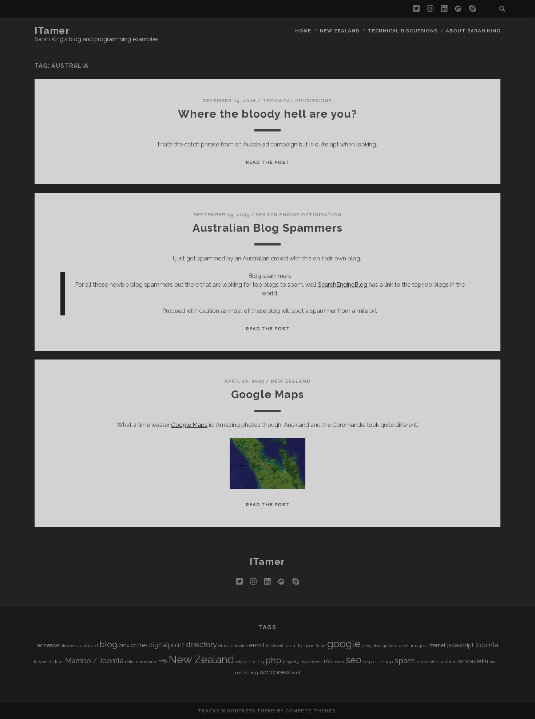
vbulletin (476, 661)
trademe (447, 661)
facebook (274, 646)
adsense (48, 645)
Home (303, 31)
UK (461, 662)
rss (328, 661)
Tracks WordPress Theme (237, 711)
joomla (486, 645)
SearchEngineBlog (342, 284)
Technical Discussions (402, 31)
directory (201, 644)
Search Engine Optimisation (298, 214)
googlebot (371, 646)
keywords (44, 661)
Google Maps (267, 394)
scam (339, 662)
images (418, 645)
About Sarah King (473, 31)
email (257, 645)
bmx (124, 645)
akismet (68, 646)
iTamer (52, 30)
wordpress (274, 672)
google (344, 644)
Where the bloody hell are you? (267, 113)
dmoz (224, 645)
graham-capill (396, 646)
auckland (87, 645)
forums (306, 645)
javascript (460, 645)
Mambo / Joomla (94, 660)
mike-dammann (140, 662)
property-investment (302, 662)
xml (296, 672)
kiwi (59, 661)
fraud (321, 646)
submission (427, 662)
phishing (254, 661)
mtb (162, 661)
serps (368, 661)
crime (139, 645)
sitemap (384, 661)
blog (108, 644)
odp (239, 662)
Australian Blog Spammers (268, 227)
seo (353, 660)
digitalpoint (166, 645)
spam (405, 660)
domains (239, 646)
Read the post (267, 162)
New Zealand (339, 31)
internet (436, 645)
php (273, 660)
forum (291, 645)
